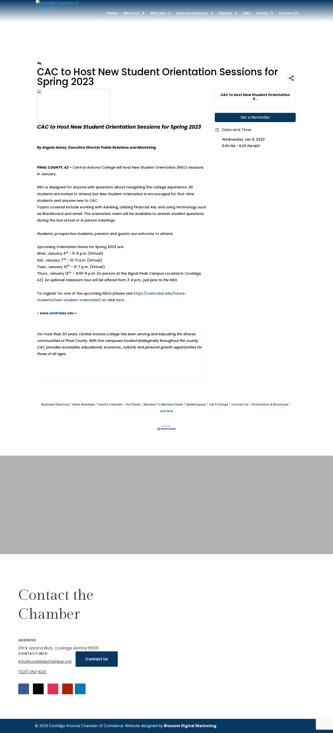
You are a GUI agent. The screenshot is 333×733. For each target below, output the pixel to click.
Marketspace (196, 404)
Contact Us (288, 13)
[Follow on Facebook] (23, 689)
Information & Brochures (270, 404)
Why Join (157, 13)
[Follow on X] (38, 689)
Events (262, 13)
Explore (225, 13)
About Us (131, 13)
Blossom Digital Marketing (190, 725)
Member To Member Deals (163, 404)
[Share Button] (291, 78)
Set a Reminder (255, 117)
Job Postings (218, 404)
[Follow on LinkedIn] (80, 689)
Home (112, 13)
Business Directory (192, 13)
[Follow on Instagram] (53, 689)
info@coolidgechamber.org (44, 661)
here (120, 300)
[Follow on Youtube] (67, 689)
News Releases (83, 404)
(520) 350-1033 (32, 672)
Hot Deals (133, 404)
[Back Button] (39, 63)
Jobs (246, 13)
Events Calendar (110, 404)
